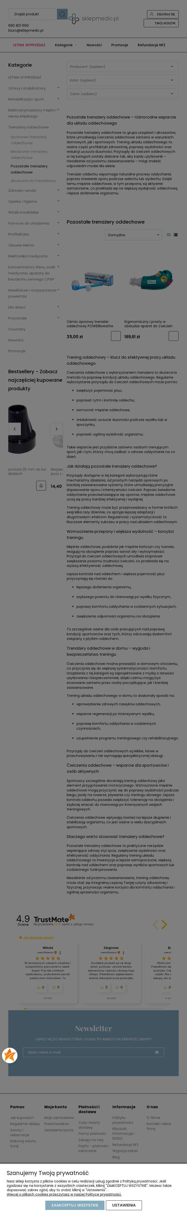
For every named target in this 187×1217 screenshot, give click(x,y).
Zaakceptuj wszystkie (74, 1205)
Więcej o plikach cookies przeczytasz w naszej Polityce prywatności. (64, 1194)
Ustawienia (124, 1205)
